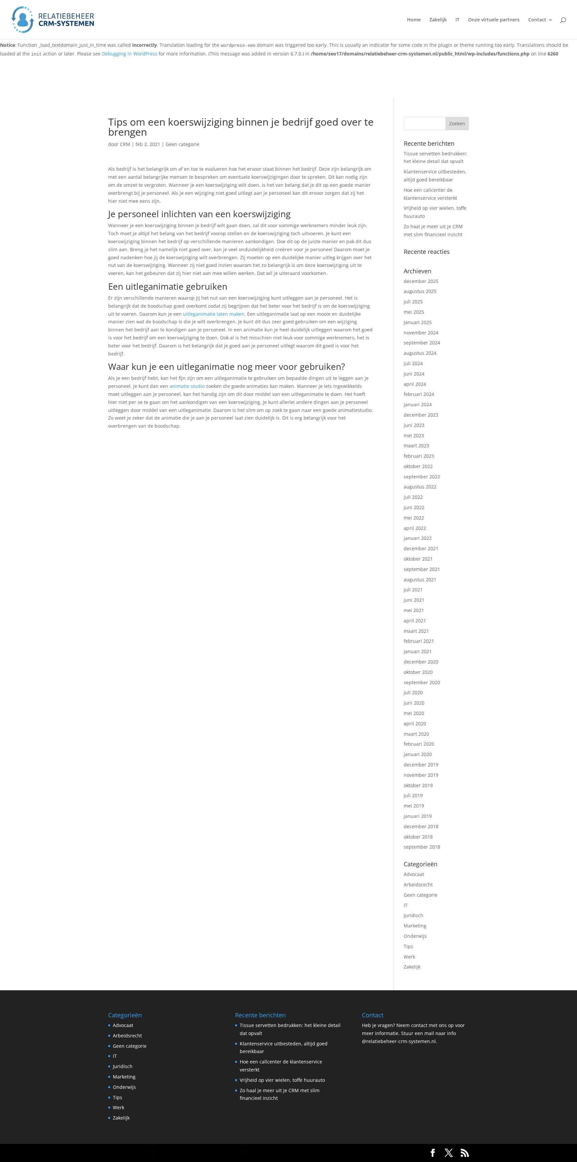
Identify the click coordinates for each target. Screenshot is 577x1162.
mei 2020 (414, 713)
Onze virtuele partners (494, 20)
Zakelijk (438, 20)
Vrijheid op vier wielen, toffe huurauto (282, 1080)
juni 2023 (414, 425)
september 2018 (422, 847)
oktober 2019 (418, 785)
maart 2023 (416, 445)
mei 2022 (414, 518)
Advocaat (414, 874)
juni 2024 (414, 374)
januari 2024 (418, 404)
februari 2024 (419, 394)
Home (414, 20)
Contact (537, 20)
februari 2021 (419, 641)
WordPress (243, 1153)
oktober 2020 (418, 672)
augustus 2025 (420, 291)
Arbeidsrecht (418, 884)
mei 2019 (414, 806)
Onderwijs (415, 936)
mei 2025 (414, 312)
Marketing (415, 925)
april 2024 (415, 384)
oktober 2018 (418, 837)
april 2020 (415, 723)
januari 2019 (418, 816)
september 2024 (422, 342)
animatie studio (187, 386)
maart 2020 (416, 734)
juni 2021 (414, 600)
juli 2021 (413, 589)
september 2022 (422, 476)
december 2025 (421, 281)
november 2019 (421, 775)
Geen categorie (182, 144)
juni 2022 (414, 507)
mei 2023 (414, 435)
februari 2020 (419, 744)
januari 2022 (418, 538)
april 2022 (415, 528)
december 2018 (421, 826)
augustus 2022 (420, 486)
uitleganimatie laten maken (213, 314)
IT (457, 20)
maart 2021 (416, 631)
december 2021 (421, 548)
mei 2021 (414, 610)
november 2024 (421, 332)
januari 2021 (418, 651)
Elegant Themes (165, 1153)
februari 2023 (419, 456)
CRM (125, 144)
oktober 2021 (418, 559)
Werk (409, 957)
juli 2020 (413, 692)
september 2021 (422, 569)
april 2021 (415, 620)
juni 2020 (414, 703)
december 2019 (421, 764)
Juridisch (413, 915)
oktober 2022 (418, 466)
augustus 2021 (420, 579)
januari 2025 (418, 322)
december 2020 (421, 662)
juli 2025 (413, 301)
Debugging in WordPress (129, 53)
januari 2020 (418, 754)
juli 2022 (413, 497)
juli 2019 (413, 795)
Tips (408, 946)
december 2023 (421, 415)
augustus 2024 (420, 353)
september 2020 (422, 682)
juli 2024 (413, 363)
